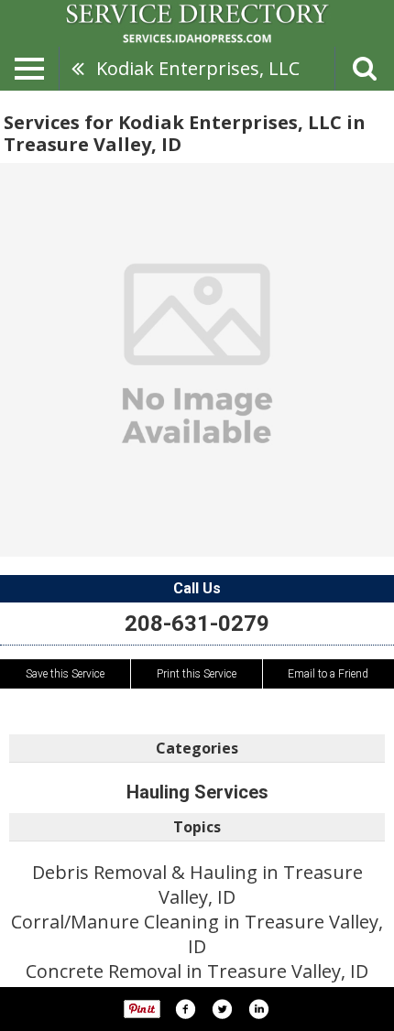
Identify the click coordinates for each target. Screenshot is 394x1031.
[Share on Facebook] (185, 1009)
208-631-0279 (197, 623)
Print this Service (196, 673)
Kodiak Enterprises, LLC (198, 68)
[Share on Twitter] (222, 1009)
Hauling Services (197, 792)
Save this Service (65, 673)
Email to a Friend (328, 673)
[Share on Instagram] (258, 1009)
